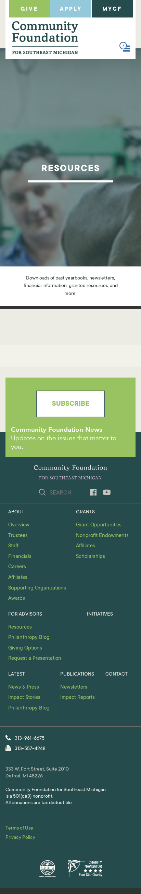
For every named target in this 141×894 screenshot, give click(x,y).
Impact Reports (77, 698)
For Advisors (25, 614)
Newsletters (73, 687)
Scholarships (90, 557)
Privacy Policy (20, 838)
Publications (77, 674)
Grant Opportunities (98, 525)
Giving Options (25, 648)
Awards (16, 598)
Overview (18, 525)
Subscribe (70, 404)
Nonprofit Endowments (102, 536)
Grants (85, 512)
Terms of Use (19, 828)
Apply (71, 9)
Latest (16, 674)
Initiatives (100, 614)
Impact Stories (24, 698)
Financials (19, 557)
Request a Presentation (34, 658)
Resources (20, 627)
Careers (17, 567)
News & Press (23, 687)
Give (29, 9)
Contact (116, 674)
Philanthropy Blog (29, 638)
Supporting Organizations (37, 588)
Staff (13, 546)
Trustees (18, 536)
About (16, 512)
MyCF (112, 9)
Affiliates (17, 578)
